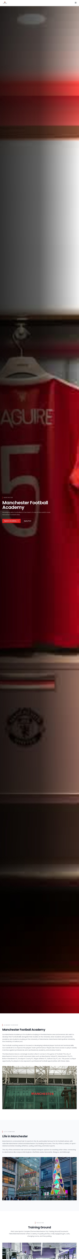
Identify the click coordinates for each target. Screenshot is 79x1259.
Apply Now (27, 521)
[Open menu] (75, 3)
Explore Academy (10, 521)
